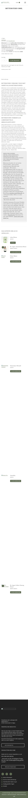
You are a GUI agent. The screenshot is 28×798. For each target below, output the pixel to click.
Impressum (4, 794)
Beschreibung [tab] (4, 79)
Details (13, 242)
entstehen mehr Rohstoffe (15, 193)
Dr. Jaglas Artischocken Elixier (18, 246)
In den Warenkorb (14, 60)
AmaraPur (12, 475)
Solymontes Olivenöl (15, 365)
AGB (14, 796)
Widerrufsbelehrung (21, 794)
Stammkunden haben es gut (10, 781)
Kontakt (5, 786)
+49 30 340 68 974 (9, 745)
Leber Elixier (13, 237)
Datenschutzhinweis (12, 794)
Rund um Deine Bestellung (9, 779)
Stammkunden (11, 215)
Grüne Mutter (13, 256)
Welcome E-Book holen (10, 767)
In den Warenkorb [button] (15, 252)
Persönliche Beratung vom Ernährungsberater (12, 738)
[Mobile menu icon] (25, 2)
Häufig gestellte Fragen (8, 784)
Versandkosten (11, 41)
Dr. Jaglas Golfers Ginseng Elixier (17, 586)
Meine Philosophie (7, 777)
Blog (21, 115)
